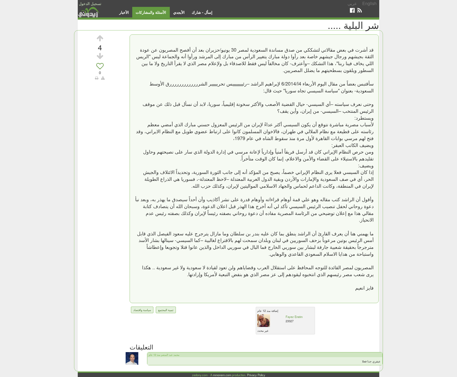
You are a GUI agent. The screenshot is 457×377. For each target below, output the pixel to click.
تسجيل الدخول (90, 3)
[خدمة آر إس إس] (359, 10)
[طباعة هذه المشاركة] (96, 77)
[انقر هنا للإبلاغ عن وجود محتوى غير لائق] (103, 77)
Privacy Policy (256, 375)
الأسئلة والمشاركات (151, 12)
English (369, 3)
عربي (352, 3)
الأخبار (124, 12)
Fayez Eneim (294, 317)
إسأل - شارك (202, 12)
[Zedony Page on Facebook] (352, 10)
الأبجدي (179, 12)
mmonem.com (222, 375)
